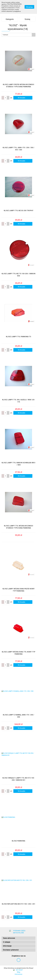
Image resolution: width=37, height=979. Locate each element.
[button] (18, 938)
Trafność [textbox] (5, 35)
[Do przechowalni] (34, 98)
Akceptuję (29, 7)
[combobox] (18, 35)
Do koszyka (21, 98)
